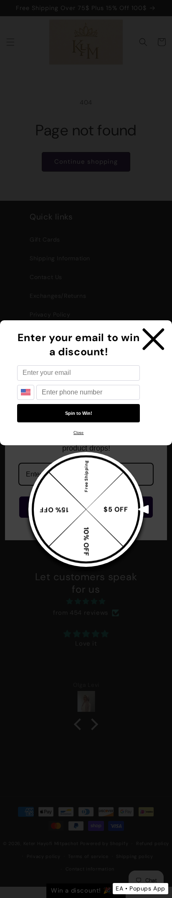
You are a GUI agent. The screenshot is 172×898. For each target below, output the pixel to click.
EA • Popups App (140, 888)
